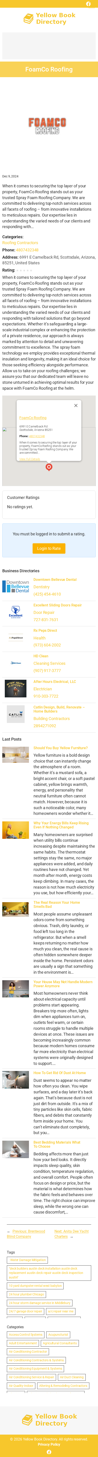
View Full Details (29, 459)
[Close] (75, 405)
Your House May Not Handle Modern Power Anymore (63, 984)
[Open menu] (92, 5)
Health (39, 638)
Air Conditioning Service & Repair (31, 1377)
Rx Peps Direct (45, 631)
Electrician (43, 689)
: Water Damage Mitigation (27, 1260)
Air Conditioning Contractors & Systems (36, 1360)
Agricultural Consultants (60, 1343)
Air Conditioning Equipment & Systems (35, 1368)
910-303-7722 (46, 696)
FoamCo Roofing (32, 417)
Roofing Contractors (20, 242)
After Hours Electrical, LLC (55, 682)
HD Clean (41, 656)
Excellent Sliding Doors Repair (58, 605)
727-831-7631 (46, 619)
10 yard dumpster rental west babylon (35, 1286)
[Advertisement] (49, 48)
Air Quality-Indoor (21, 1386)
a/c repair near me (60, 1311)
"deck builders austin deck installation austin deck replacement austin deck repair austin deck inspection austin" (46, 1273)
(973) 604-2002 (47, 645)
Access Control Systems (25, 1334)
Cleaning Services (49, 663)
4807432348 (27, 250)
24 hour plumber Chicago (26, 1294)
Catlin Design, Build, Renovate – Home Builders (59, 709)
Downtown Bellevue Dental (55, 580)
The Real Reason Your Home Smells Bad (57, 905)
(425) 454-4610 (47, 594)
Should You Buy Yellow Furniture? (61, 748)
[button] (49, 467)
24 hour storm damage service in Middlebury (39, 1303)
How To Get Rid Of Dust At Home (60, 1073)
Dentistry (42, 586)
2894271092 (45, 725)
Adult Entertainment (23, 1343)
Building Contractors (52, 718)
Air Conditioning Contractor (28, 1351)
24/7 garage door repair (25, 1311)
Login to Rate (49, 548)
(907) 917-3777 (47, 670)
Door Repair (44, 612)
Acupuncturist (58, 1334)
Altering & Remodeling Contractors (63, 1386)
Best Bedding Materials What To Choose (57, 1144)
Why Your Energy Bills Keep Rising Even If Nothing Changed (61, 825)
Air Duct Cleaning (72, 1377)
